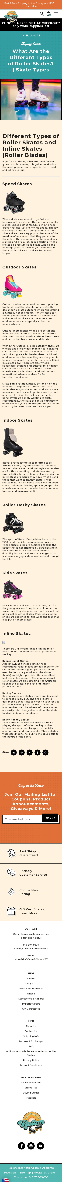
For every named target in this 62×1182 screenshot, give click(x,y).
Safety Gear (31, 983)
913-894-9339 (31, 944)
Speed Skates (17, 184)
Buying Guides (31, 1092)
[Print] (22, 753)
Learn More (31, 6)
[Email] (14, 753)
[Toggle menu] (56, 13)
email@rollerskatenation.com (31, 948)
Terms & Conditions (31, 1065)
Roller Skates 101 (31, 1082)
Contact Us (31, 1031)
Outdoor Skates (19, 267)
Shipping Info (31, 1036)
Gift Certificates (31, 1008)
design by (40, 1172)
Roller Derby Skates (24, 505)
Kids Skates (15, 573)
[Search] (42, 13)
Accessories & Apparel (31, 998)
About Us (31, 1026)
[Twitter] (30, 753)
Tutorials (31, 1097)
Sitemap (25, 1172)
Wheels (31, 993)
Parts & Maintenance (31, 988)
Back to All (32, 35)
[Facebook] (37, 753)
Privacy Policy (31, 1060)
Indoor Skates (17, 420)
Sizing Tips (31, 1087)
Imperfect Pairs (31, 1003)
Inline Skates (16, 633)
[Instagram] (45, 753)
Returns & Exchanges (31, 1041)
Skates (31, 978)
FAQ (31, 1046)
